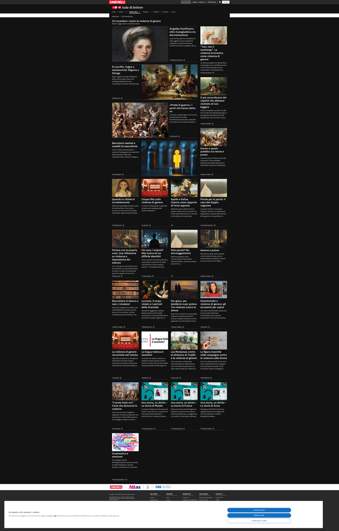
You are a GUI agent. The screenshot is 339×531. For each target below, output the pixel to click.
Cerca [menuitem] (173, 12)
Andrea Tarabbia (206, 123)
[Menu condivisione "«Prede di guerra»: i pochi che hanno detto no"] (179, 136)
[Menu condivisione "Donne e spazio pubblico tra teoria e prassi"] (212, 174)
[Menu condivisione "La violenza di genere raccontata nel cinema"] (120, 378)
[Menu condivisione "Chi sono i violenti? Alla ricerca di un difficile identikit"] (152, 276)
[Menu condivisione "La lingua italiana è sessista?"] (150, 378)
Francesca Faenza (207, 72)
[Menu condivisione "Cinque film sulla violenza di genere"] (150, 225)
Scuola (168, 500)
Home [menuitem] (114, 12)
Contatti (217, 500)
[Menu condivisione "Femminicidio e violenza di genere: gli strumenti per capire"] (209, 327)
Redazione (204, 327)
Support (195, 2)
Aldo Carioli (174, 136)
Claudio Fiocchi (117, 225)
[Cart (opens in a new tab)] (220, 2)
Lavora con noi (219, 497)
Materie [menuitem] (145, 12)
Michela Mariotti (147, 327)
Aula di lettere (132, 7)
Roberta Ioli (116, 98)
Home (167, 497)
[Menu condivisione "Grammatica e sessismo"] (126, 479)
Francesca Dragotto (207, 225)
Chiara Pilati (116, 428)
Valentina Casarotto (176, 60)
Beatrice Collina (206, 174)
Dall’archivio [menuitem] (133, 12)
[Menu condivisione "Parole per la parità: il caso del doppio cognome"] (214, 225)
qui (55, 516)
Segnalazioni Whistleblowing (190, 500)
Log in (226, 2)
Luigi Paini (145, 225)
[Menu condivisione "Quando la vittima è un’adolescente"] (123, 225)
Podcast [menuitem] (156, 12)
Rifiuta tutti (259, 515)
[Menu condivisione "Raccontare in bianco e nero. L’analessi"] (124, 327)
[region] (163, 514)
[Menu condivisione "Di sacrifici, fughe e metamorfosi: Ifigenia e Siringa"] (121, 98)
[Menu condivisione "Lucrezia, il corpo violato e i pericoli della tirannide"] (153, 327)
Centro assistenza (203, 500)
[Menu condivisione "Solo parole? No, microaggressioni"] (172, 276)
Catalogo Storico (154, 500)
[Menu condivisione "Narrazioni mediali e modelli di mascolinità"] (122, 174)
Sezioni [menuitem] (121, 12)
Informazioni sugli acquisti (205, 497)
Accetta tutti (259, 510)
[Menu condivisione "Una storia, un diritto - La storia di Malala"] (154, 428)
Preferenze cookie (259, 521)
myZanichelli (186, 2)
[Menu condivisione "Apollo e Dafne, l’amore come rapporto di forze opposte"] (172, 225)
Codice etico (186, 497)
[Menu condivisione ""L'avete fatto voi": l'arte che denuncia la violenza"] (121, 428)
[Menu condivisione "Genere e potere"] (212, 276)
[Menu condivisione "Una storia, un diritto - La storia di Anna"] (213, 428)
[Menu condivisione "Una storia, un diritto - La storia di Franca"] (184, 428)
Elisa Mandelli (117, 174)
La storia (152, 497)
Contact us (202, 2)
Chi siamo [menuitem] (165, 12)
